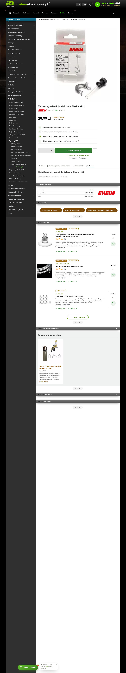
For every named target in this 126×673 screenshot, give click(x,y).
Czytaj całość (43, 381)
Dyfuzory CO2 (65, 19)
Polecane (54, 13)
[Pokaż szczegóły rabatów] (78, 141)
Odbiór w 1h (73, 251)
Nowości (36, 13)
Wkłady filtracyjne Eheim (72, 210)
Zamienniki (79, 166)
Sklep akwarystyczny (43, 19)
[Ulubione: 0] (91, 4)
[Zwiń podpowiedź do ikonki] (56, 664)
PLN (84, 4)
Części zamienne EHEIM (49, 210)
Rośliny (62, 13)
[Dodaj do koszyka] (113, 243)
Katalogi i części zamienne (59, 166)
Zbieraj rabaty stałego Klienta (53, 141)
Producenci (26, 13)
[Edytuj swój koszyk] (97, 4)
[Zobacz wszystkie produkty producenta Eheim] (42, 110)
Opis (42, 166)
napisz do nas (84, 155)
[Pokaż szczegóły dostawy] (77, 132)
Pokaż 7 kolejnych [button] (79, 317)
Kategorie (16, 13)
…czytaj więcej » (61, 247)
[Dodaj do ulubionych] (95, 150)
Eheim (91, 190)
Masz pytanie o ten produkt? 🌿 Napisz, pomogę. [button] (46, 666)
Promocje (45, 13)
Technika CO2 (55, 19)
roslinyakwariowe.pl (63, 263)
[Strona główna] (10, 13)
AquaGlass (59, 232)
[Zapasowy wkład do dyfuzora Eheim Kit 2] (77, 62)
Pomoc (70, 13)
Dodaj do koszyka (73, 150)
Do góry (79, 216)
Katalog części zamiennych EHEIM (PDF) (100, 210)
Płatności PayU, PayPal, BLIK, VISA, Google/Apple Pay (60, 136)
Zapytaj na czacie (74, 155)
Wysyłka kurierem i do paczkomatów (55, 132)
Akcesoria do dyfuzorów (78, 19)
